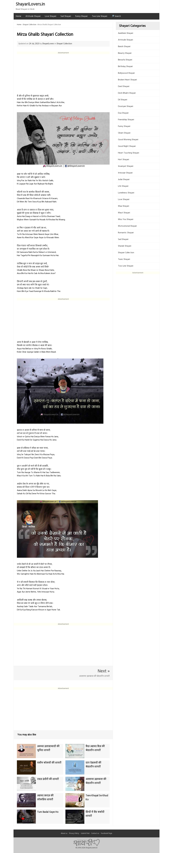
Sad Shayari (66, 16)
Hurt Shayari (123, 159)
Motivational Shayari (127, 226)
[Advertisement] (63, 73)
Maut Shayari (124, 213)
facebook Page (106, 833)
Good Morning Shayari (128, 139)
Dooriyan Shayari (125, 106)
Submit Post (85, 833)
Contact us (95, 833)
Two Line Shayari (99, 16)
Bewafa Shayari (125, 60)
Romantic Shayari (126, 232)
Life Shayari (123, 186)
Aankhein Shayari (125, 33)
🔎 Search (116, 16)
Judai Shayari (123, 179)
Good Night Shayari (127, 146)
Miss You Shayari (125, 219)
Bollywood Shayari (126, 73)
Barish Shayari (124, 46)
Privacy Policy (74, 833)
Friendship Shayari (126, 119)
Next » (104, 671)
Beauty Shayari (125, 53)
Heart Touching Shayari (128, 153)
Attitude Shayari (33, 16)
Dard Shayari (123, 86)
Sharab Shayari (124, 246)
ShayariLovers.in (30, 4)
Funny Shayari (81, 16)
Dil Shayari (122, 100)
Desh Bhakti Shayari (127, 93)
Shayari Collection (29, 24)
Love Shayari (50, 16)
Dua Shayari (123, 113)
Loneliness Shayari (126, 193)
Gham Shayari (124, 133)
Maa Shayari (123, 206)
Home (18, 16)
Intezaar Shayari (125, 173)
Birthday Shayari (125, 66)
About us (64, 833)
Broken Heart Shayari (127, 80)
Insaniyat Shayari (125, 166)
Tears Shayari (124, 259)
